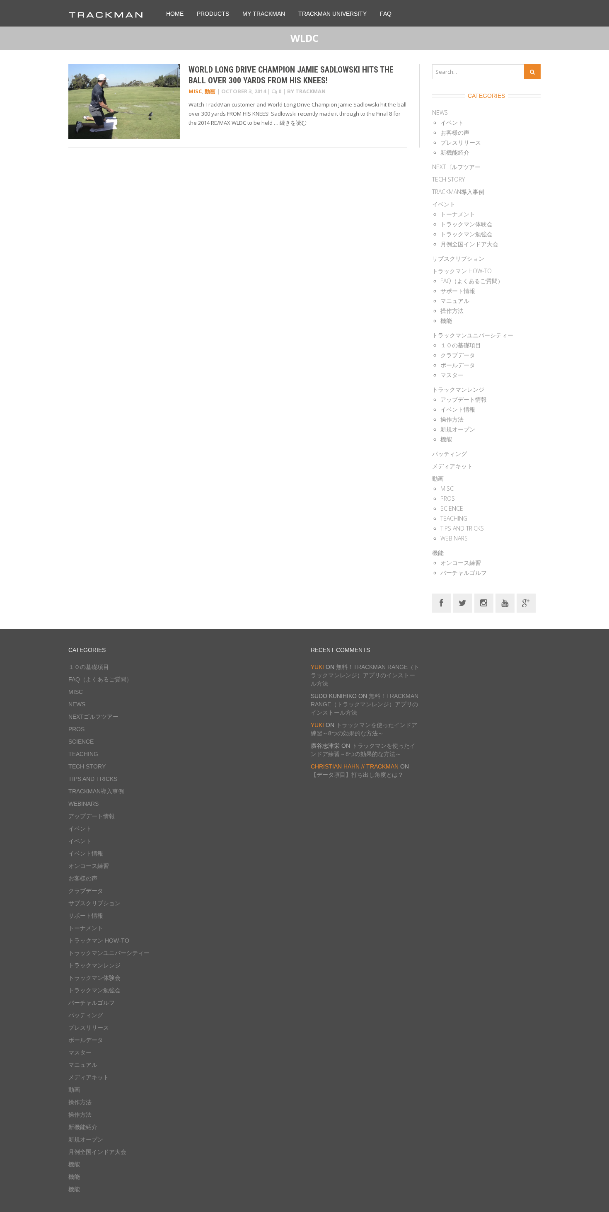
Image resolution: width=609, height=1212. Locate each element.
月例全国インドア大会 (469, 244)
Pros (447, 498)
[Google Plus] (526, 602)
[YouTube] (505, 602)
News (440, 112)
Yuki (317, 667)
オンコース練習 (460, 563)
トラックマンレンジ (458, 389)
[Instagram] (483, 602)
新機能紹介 (454, 152)
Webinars (454, 538)
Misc (195, 91)
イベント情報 (457, 409)
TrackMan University (332, 13)
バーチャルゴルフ (463, 573)
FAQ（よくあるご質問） (471, 281)
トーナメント (457, 214)
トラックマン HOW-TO (462, 271)
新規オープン (457, 429)
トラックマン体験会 (466, 224)
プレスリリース (460, 142)
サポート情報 (457, 291)
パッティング (449, 454)
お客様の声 (454, 132)
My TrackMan (263, 13)
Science (451, 508)
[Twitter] (462, 602)
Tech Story (448, 179)
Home (175, 13)
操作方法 (452, 311)
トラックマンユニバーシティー (472, 335)
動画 (210, 91)
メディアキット (452, 466)
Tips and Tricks (462, 528)
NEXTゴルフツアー (456, 167)
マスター (452, 375)
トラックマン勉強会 (466, 234)
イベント (452, 122)
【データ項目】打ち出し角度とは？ (357, 774)
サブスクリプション (458, 258)
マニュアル (454, 301)
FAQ (386, 13)
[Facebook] (441, 602)
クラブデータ (457, 355)
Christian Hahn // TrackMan (355, 766)
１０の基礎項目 (460, 345)
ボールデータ (457, 365)
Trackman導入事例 (458, 192)
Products (213, 13)
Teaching (453, 518)
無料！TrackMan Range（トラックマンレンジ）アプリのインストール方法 (365, 675)
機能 (446, 321)
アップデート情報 (463, 399)
